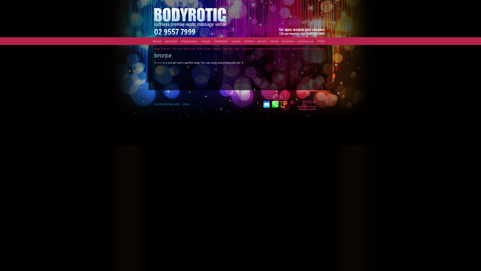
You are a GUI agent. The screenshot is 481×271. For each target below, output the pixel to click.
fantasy (165, 48)
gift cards (284, 48)
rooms (249, 41)
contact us (306, 41)
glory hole (189, 48)
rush (237, 48)
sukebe (259, 48)
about (157, 41)
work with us (317, 48)
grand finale (204, 48)
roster (206, 41)
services (171, 41)
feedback (221, 41)
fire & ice (177, 48)
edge (157, 48)
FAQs (321, 41)
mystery (217, 48)
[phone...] (275, 104)
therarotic (271, 48)
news (274, 41)
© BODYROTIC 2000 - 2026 (171, 104)
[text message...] (284, 104)
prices (262, 41)
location (288, 41)
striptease (247, 48)
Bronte (158, 62)
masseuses (189, 41)
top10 (235, 41)
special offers (299, 48)
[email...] (266, 104)
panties (228, 48)
